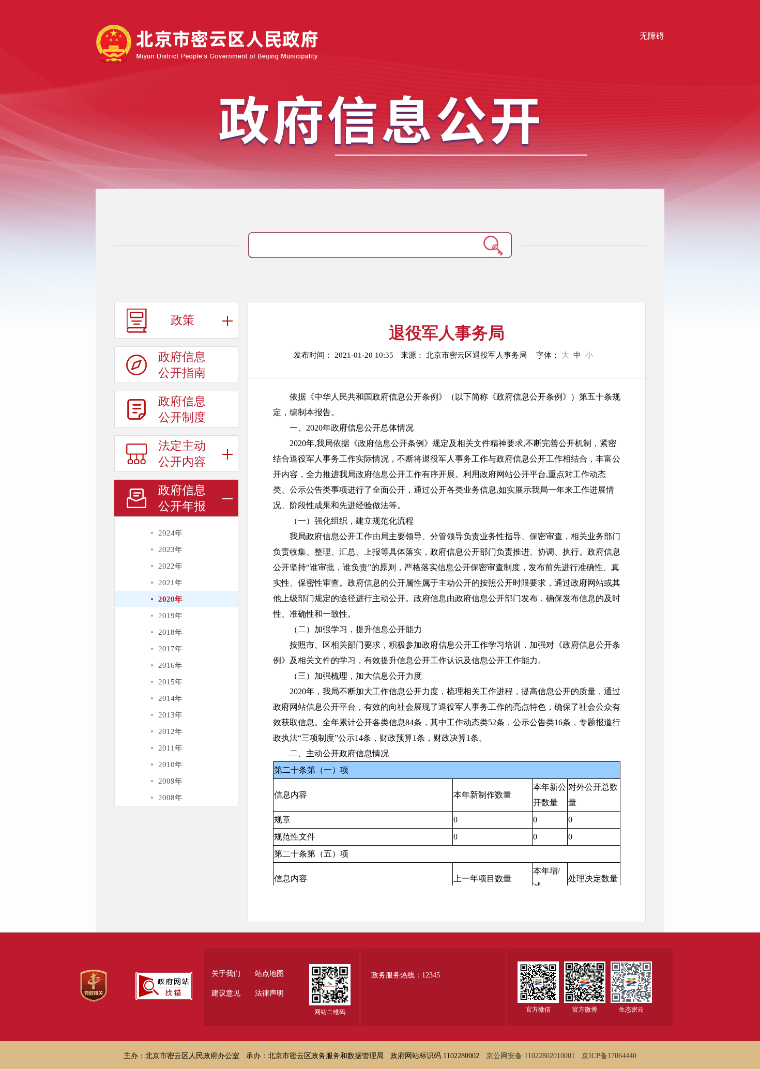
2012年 (170, 731)
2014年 (170, 698)
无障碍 (652, 36)
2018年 (170, 632)
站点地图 (269, 973)
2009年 (170, 781)
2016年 (170, 665)
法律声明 (269, 993)
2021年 (170, 582)
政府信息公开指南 (182, 364)
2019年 (170, 616)
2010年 (170, 764)
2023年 (170, 549)
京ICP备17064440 (609, 1056)
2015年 (170, 682)
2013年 (170, 715)
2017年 (170, 649)
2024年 (170, 533)
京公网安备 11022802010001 (530, 1056)
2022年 (170, 566)
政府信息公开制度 (182, 409)
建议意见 (225, 993)
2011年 (170, 748)
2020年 (170, 599)
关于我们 (225, 973)
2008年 (170, 797)
